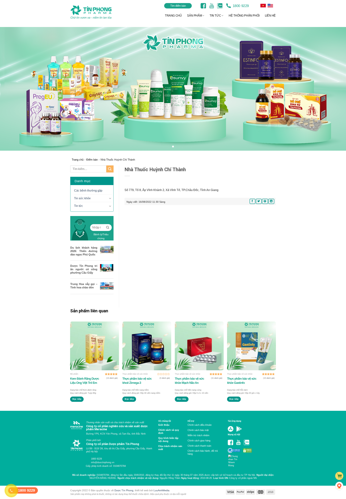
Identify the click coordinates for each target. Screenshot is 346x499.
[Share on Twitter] (259, 201)
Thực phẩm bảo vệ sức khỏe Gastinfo (241, 380)
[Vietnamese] (270, 5)
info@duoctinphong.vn (102, 462)
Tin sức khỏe (82, 198)
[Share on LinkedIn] (271, 201)
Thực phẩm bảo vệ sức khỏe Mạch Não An (189, 380)
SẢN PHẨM (194, 15)
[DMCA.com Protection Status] (247, 450)
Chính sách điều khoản (200, 425)
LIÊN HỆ (270, 15)
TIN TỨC (215, 15)
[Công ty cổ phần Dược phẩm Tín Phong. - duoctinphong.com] (95, 12)
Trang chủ (77, 159)
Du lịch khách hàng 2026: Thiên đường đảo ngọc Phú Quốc (83, 251)
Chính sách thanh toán (199, 445)
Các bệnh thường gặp (88, 190)
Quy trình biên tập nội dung (168, 439)
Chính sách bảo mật (198, 430)
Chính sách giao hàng (199, 440)
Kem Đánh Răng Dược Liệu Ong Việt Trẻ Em (84, 380)
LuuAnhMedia (161, 490)
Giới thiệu (163, 425)
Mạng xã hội (234, 434)
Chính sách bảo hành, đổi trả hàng (203, 452)
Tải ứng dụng (234, 421)
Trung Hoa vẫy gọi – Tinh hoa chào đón (83, 285)
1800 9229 (240, 6)
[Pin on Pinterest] (265, 201)
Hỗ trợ (191, 421)
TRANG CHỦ (173, 15)
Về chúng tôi (164, 421)
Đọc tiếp (76, 399)
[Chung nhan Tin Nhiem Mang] (234, 459)
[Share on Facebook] (252, 201)
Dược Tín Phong (123, 490)
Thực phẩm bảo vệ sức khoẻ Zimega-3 (137, 380)
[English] (263, 5)
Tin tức (78, 205)
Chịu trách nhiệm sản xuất (170, 448)
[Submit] (110, 168)
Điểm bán (92, 159)
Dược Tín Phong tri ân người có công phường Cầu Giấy (83, 269)
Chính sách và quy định (168, 431)
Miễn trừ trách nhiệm (198, 435)
